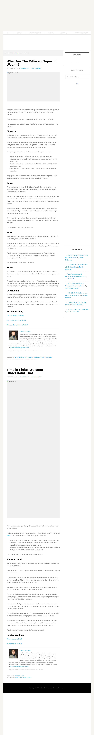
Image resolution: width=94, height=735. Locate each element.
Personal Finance (38, 357)
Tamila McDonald (77, 305)
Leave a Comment (36, 68)
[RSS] (81, 61)
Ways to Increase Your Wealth (16, 320)
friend (17, 677)
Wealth (35, 359)
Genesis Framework (59, 688)
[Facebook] (72, 61)
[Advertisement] (47, 13)
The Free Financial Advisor (47, 42)
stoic (21, 677)
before (9, 535)
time (31, 359)
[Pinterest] (77, 61)
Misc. (22, 676)
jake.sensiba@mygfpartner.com (19, 347)
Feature (17, 357)
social (27, 359)
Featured (18, 676)
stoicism (26, 677)
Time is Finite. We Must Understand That (25, 371)
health (22, 359)
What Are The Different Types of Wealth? (32, 62)
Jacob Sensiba (70, 279)
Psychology (48, 357)
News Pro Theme (46, 688)
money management (26, 357)
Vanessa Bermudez (71, 288)
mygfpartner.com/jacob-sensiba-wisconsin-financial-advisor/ (26, 351)
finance (17, 359)
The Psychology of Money (15, 315)
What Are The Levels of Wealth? (17, 325)
